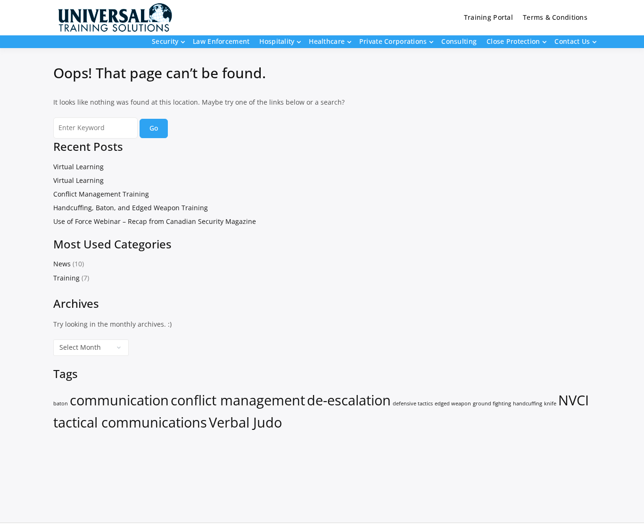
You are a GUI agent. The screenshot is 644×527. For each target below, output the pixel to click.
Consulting (459, 41)
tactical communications (130, 422)
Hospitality (276, 41)
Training (66, 277)
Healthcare (327, 41)
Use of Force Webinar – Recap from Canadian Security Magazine (154, 221)
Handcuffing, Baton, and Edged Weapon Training (130, 207)
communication (119, 400)
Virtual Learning (78, 166)
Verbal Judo (245, 422)
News (62, 263)
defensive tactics (413, 403)
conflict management (238, 400)
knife (550, 403)
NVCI (573, 400)
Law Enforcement (221, 41)
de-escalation (349, 400)
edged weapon (453, 403)
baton (60, 403)
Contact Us (572, 41)
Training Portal (488, 17)
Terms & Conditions (555, 17)
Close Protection (513, 41)
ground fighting (492, 403)
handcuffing (527, 403)
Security (165, 41)
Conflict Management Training (101, 193)
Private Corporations (393, 41)
